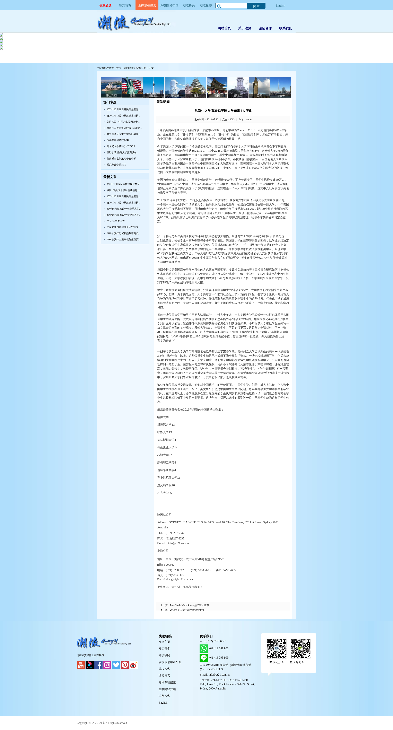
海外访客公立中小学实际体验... (123, 134)
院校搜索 (164, 668)
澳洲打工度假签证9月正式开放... (124, 127)
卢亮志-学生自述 (116, 221)
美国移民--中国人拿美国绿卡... (123, 121)
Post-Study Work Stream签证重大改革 (189, 605)
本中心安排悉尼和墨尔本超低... (123, 233)
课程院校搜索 (147, 5)
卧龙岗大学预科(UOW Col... (122, 146)
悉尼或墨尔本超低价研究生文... (123, 227)
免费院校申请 (169, 5)
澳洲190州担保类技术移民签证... (124, 184)
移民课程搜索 (167, 682)
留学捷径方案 (167, 689)
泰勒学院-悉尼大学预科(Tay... (122, 152)
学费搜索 (164, 695)
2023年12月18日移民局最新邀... (123, 109)
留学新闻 (141, 68)
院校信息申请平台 (170, 662)
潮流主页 (164, 641)
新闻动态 (129, 68)
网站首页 (224, 28)
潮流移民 (189, 5)
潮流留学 (164, 648)
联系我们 (285, 28)
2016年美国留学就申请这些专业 (187, 609)
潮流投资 (206, 5)
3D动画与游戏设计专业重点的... (124, 208)
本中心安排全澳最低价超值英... (123, 239)
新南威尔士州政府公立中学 (121, 158)
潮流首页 (125, 5)
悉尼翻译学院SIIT (116, 164)
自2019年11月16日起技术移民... (123, 115)
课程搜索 (164, 675)
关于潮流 (244, 28)
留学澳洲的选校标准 (118, 140)
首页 (118, 68)
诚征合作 (265, 28)
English (280, 5)
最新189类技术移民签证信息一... (124, 190)
